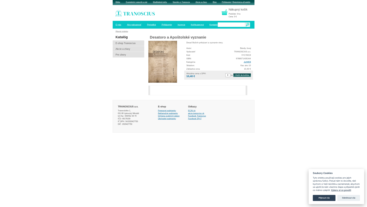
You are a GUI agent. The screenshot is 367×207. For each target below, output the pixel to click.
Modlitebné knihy (160, 2)
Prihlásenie (226, 2)
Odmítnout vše (348, 198)
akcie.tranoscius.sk (196, 113)
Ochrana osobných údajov (169, 116)
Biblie (118, 2)
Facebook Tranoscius (197, 116)
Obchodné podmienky (167, 119)
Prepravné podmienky (167, 111)
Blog (214, 2)
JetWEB (247, 62)
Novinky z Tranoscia (181, 2)
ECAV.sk (192, 111)
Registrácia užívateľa (241, 2)
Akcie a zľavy (201, 2)
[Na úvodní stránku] (137, 13)
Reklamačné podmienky (168, 113)
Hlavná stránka (122, 31)
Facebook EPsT (195, 119)
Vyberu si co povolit (341, 190)
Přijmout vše (324, 198)
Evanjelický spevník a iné (136, 2)
